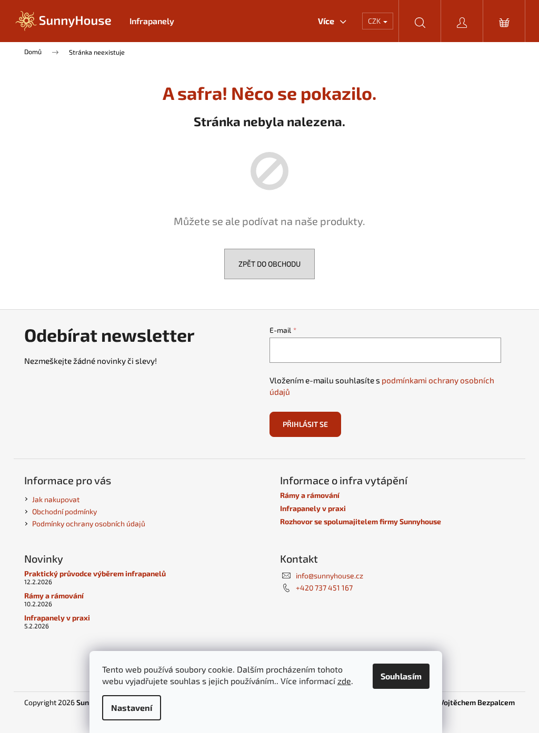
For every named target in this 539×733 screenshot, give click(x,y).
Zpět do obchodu (269, 263)
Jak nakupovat (55, 499)
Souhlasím (401, 676)
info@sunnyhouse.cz (329, 575)
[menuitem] (152, 21)
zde (344, 681)
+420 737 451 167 (324, 587)
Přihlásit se (305, 424)
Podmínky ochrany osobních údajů (88, 523)
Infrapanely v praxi (313, 508)
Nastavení (131, 707)
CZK (375, 20)
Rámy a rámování (310, 495)
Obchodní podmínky (64, 511)
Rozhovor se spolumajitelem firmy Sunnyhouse (360, 521)
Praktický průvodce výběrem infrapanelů (95, 573)
